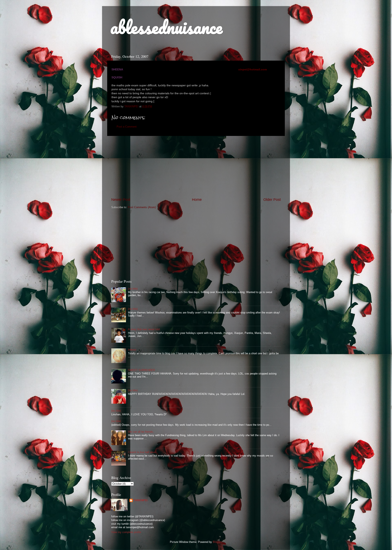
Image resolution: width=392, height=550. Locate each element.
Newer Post (120, 200)
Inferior (132, 349)
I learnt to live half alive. (142, 452)
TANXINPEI (141, 500)
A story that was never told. (144, 329)
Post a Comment (127, 126)
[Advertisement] (196, 166)
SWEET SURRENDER (141, 370)
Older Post (272, 200)
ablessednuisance (166, 27)
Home (197, 200)
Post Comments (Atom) (142, 207)
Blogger (217, 542)
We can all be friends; (141, 431)
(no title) (133, 288)
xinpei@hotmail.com (252, 69)
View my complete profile (126, 532)
